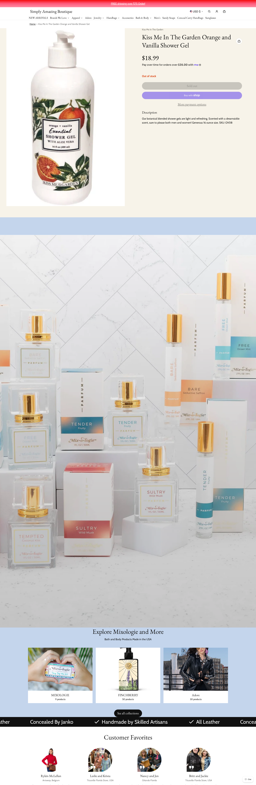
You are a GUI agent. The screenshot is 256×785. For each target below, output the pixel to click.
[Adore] (195, 675)
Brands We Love (58, 18)
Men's (157, 18)
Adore (88, 18)
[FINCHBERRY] (128, 675)
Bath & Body (142, 18)
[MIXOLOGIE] (60, 675)
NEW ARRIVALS (38, 18)
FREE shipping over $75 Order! (128, 3)
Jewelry (97, 18)
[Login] (217, 11)
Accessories (127, 18)
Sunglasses (210, 18)
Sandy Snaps (168, 18)
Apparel (76, 18)
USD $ (197, 11)
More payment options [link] (192, 104)
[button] (209, 11)
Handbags (112, 18)
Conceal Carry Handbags (190, 18)
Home (33, 24)
